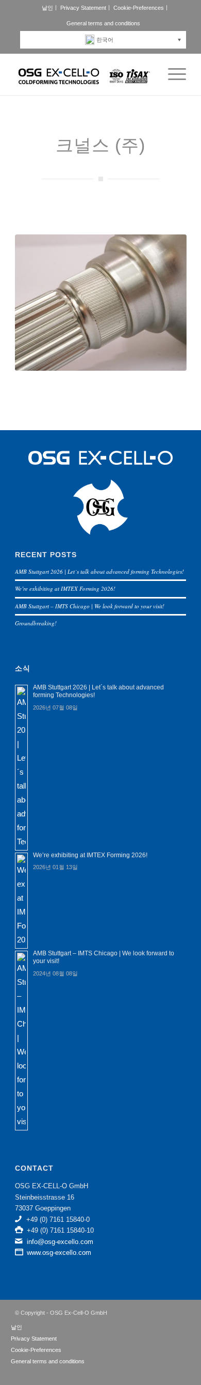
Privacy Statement (83, 8)
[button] (105, 40)
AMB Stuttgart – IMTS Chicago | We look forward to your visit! (89, 606)
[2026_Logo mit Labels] (83, 74)
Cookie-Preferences (138, 8)
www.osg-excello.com (59, 1252)
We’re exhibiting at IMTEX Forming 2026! (65, 588)
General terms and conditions (103, 23)
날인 (47, 8)
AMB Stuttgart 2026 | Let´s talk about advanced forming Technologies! (99, 571)
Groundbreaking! (36, 623)
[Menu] (172, 74)
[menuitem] (47, 7)
